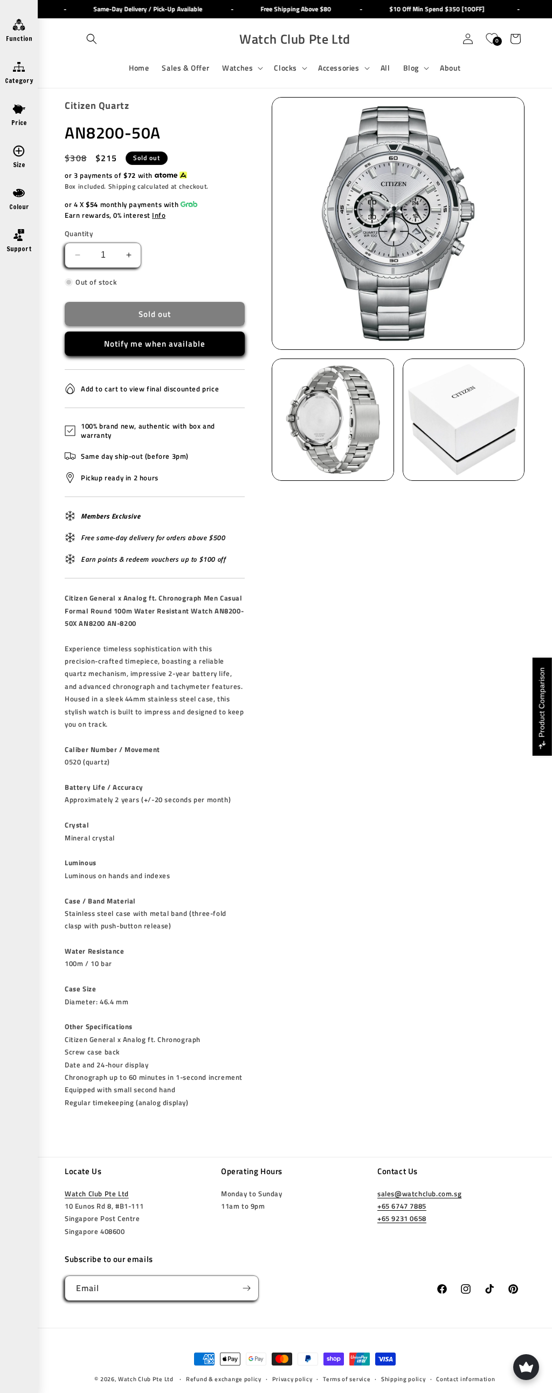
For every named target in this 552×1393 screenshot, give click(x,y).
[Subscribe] (246, 1288)
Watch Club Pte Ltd (97, 1193)
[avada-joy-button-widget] (526, 1367)
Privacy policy (292, 1379)
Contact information (465, 1379)
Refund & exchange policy (223, 1379)
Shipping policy (403, 1379)
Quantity (79, 234)
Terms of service (346, 1379)
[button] (92, 39)
